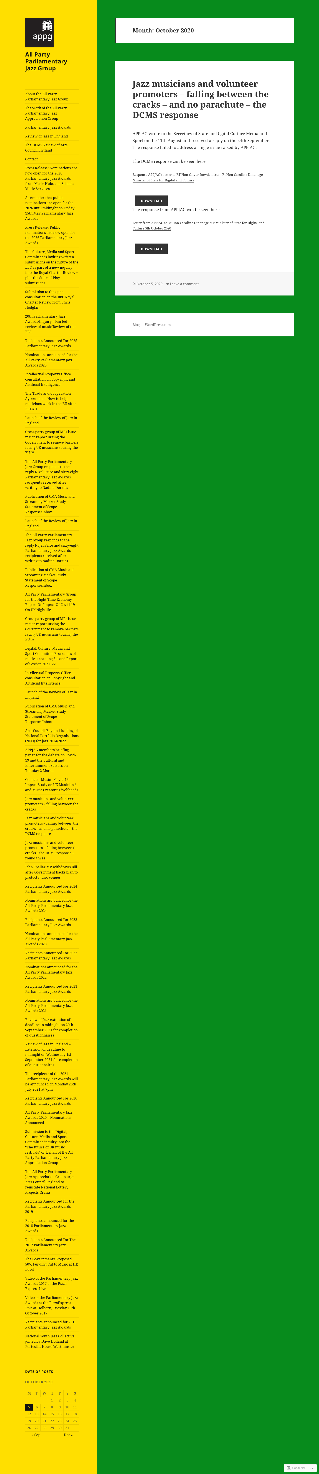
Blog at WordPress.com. (152, 324)
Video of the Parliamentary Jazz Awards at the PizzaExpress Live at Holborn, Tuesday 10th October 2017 (51, 1305)
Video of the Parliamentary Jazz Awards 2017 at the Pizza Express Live (51, 1283)
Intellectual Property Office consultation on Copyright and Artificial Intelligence (50, 379)
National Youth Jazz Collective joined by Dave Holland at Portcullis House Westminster (49, 1341)
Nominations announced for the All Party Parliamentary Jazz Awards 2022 (51, 972)
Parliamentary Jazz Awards (48, 127)
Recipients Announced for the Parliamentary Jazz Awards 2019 (49, 1206)
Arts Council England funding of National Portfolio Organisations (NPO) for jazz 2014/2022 (52, 735)
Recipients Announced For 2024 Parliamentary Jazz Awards (51, 889)
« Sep (36, 1434)
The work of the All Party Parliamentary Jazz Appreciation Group (46, 113)
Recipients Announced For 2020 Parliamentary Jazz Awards (51, 1101)
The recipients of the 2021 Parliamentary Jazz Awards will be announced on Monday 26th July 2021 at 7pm (51, 1081)
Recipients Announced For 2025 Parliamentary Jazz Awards (51, 343)
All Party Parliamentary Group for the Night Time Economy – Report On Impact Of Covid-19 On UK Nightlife (50, 602)
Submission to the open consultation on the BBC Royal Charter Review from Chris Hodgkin (49, 299)
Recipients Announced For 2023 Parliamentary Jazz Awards (51, 922)
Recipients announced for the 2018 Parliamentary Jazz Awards (49, 1225)
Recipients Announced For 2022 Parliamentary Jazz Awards (51, 956)
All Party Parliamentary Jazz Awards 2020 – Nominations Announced (48, 1117)
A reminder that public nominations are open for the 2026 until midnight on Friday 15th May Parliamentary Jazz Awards (49, 208)
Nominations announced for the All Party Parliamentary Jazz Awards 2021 (51, 1005)
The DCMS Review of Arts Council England (46, 148)
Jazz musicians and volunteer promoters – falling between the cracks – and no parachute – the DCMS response (52, 826)
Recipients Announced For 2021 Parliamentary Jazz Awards (51, 989)
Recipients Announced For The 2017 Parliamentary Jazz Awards (50, 1245)
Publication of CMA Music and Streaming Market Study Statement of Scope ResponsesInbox (50, 504)
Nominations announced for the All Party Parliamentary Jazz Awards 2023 (51, 938)
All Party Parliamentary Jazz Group (46, 61)
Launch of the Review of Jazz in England (51, 420)
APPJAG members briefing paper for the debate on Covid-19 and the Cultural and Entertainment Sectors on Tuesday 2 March (50, 760)
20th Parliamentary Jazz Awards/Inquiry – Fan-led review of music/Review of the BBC (50, 324)
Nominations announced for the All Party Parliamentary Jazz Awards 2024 (51, 905)
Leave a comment (184, 283)
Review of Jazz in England (46, 136)
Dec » (68, 1434)
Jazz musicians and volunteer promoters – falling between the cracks (52, 804)
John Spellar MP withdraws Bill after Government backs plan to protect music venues (51, 872)
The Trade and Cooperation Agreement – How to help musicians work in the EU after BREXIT (50, 401)
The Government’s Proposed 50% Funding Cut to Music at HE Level (51, 1264)
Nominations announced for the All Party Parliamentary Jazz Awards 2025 (51, 360)
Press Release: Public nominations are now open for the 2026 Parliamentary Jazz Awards (50, 235)
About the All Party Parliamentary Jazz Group (46, 97)
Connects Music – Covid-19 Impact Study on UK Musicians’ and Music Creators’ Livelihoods (51, 784)
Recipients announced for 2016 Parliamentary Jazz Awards (50, 1325)
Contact (31, 159)
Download (151, 201)
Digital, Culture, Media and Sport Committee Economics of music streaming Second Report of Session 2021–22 (51, 656)
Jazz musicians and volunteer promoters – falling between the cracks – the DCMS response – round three (52, 850)
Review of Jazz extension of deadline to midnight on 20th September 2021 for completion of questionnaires (51, 1027)
